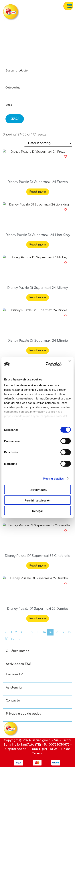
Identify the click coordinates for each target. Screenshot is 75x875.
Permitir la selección (37, 500)
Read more (37, 191)
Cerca (14, 118)
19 (6, 638)
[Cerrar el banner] (69, 364)
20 (12, 638)
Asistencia (14, 687)
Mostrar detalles (53, 478)
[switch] (65, 441)
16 (56, 632)
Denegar (37, 510)
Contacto (13, 700)
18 (69, 632)
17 (62, 632)
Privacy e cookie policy (23, 713)
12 (31, 632)
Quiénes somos (17, 651)
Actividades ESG (18, 664)
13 (38, 632)
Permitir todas (38, 489)
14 (44, 632)
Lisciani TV (14, 674)
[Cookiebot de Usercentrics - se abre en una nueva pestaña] (46, 364)
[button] (65, 156)
